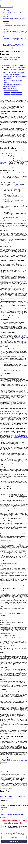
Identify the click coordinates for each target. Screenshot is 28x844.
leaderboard (20, 336)
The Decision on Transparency (11, 90)
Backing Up (15, 19)
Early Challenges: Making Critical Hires (13, 94)
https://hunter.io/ (17, 444)
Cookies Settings (14, 837)
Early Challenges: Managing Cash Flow (13, 92)
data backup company (16, 184)
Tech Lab (14, 38)
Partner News (13, 44)
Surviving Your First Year (9, 86)
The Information (24, 278)
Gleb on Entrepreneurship (21, 760)
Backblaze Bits (15, 32)
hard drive (16, 637)
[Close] (26, 830)
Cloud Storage (15, 12)
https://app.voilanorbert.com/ (6, 444)
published (7, 435)
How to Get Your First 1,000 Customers (12, 84)
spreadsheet (21, 513)
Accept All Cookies (14, 841)
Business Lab (14, 25)
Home (4, 9)
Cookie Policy (23, 834)
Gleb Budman (10, 57)
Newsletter (2, 761)
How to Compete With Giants (10, 88)
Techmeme (5, 250)
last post (14, 100)
